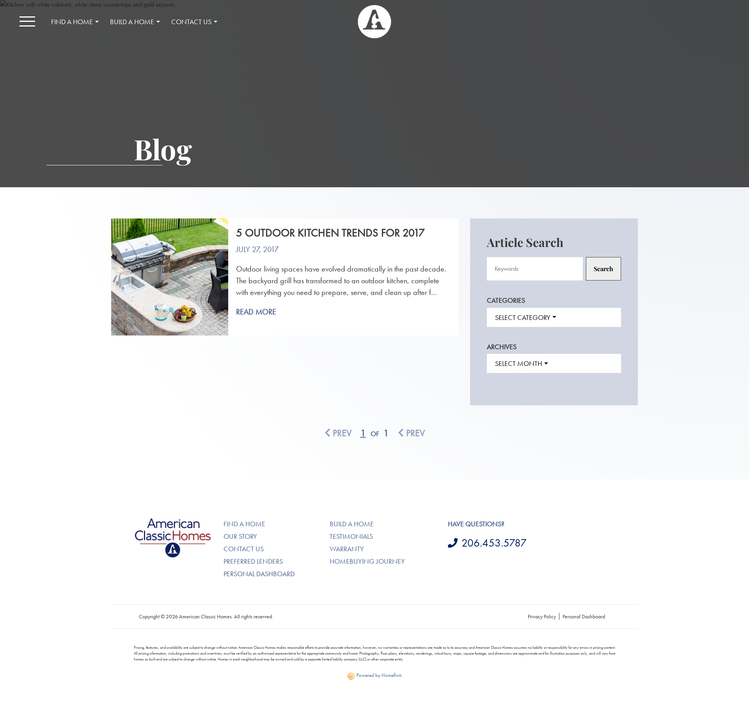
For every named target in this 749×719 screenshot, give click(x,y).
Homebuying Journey (367, 561)
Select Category (522, 317)
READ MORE (256, 312)
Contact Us (244, 548)
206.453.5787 (494, 543)
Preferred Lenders (253, 561)
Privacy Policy (542, 616)
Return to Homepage (374, 21)
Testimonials (351, 536)
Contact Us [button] (191, 21)
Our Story (240, 536)
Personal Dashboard (259, 573)
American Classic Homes (164, 523)
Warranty (347, 548)
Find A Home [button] (72, 21)
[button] (27, 21)
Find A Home (244, 523)
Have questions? (476, 523)
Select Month (518, 363)
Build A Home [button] (132, 21)
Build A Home (352, 523)
